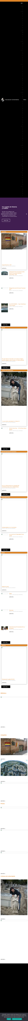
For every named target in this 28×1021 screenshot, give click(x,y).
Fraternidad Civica (22, 135)
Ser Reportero (22, 178)
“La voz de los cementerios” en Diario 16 (10, 421)
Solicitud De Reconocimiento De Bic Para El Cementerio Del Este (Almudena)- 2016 (17, 273)
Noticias (22, 45)
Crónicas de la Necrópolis (22, 77)
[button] (22, 3)
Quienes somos (22, 20)
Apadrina (22, 159)
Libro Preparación (6, 725)
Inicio (22, 8)
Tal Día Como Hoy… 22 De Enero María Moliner (14, 957)
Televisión (11, 610)
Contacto (22, 191)
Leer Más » (4, 268)
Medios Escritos (5, 586)
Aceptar (9, 1019)
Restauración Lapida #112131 (8, 679)
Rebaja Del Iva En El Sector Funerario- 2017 (13, 799)
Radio (10, 593)
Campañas (22, 56)
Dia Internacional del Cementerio (22, 108)
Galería (22, 168)
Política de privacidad (17, 1019)
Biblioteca (22, 35)
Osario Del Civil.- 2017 (7, 264)
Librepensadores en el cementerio (9, 527)
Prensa (22, 149)
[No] (26, 1017)
